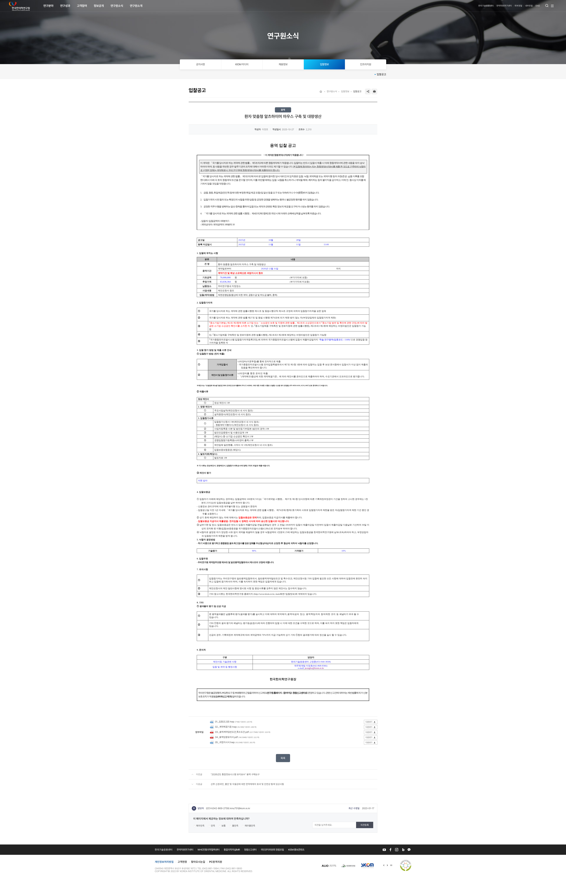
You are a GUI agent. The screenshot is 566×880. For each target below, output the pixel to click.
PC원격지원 (215, 861)
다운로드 (369, 722)
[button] (384, 865)
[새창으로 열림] (329, 865)
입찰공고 (381, 74)
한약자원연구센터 (504, 5)
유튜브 (384, 850)
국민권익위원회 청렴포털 (272, 849)
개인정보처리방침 (164, 861)
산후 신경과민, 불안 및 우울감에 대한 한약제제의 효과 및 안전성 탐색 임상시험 (247, 784)
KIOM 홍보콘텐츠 (296, 849)
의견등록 (365, 825)
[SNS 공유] (368, 91)
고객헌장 (182, 861)
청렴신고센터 (250, 849)
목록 (283, 758)
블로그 (403, 850)
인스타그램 (396, 850)
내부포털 (529, 5)
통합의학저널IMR (232, 849)
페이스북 (390, 850)
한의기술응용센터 (486, 5)
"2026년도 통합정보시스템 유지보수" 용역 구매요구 (235, 774)
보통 (224, 825)
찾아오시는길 (198, 861)
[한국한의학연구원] (19, 6)
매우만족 (200, 825)
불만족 (235, 825)
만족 (213, 825)
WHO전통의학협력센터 (208, 849)
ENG (537, 5)
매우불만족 (250, 825)
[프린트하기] (374, 91)
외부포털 (518, 5)
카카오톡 (409, 850)
